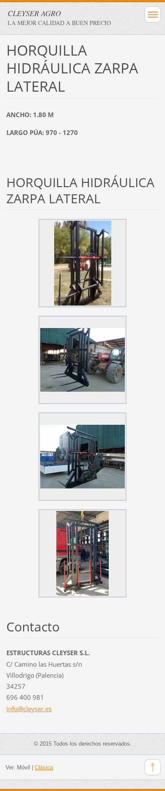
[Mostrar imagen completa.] (82, 263)
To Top (153, 767)
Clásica (44, 767)
